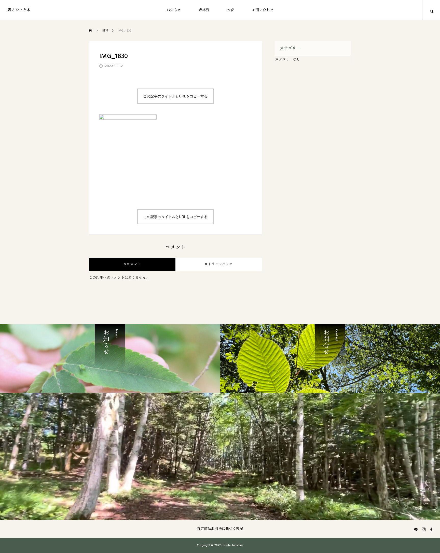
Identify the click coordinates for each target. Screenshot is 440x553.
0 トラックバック (219, 264)
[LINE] (415, 529)
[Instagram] (423, 529)
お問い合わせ (262, 10)
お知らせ (174, 10)
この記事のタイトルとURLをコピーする (175, 96)
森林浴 (204, 10)
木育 (230, 10)
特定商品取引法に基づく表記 (220, 528)
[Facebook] (431, 529)
